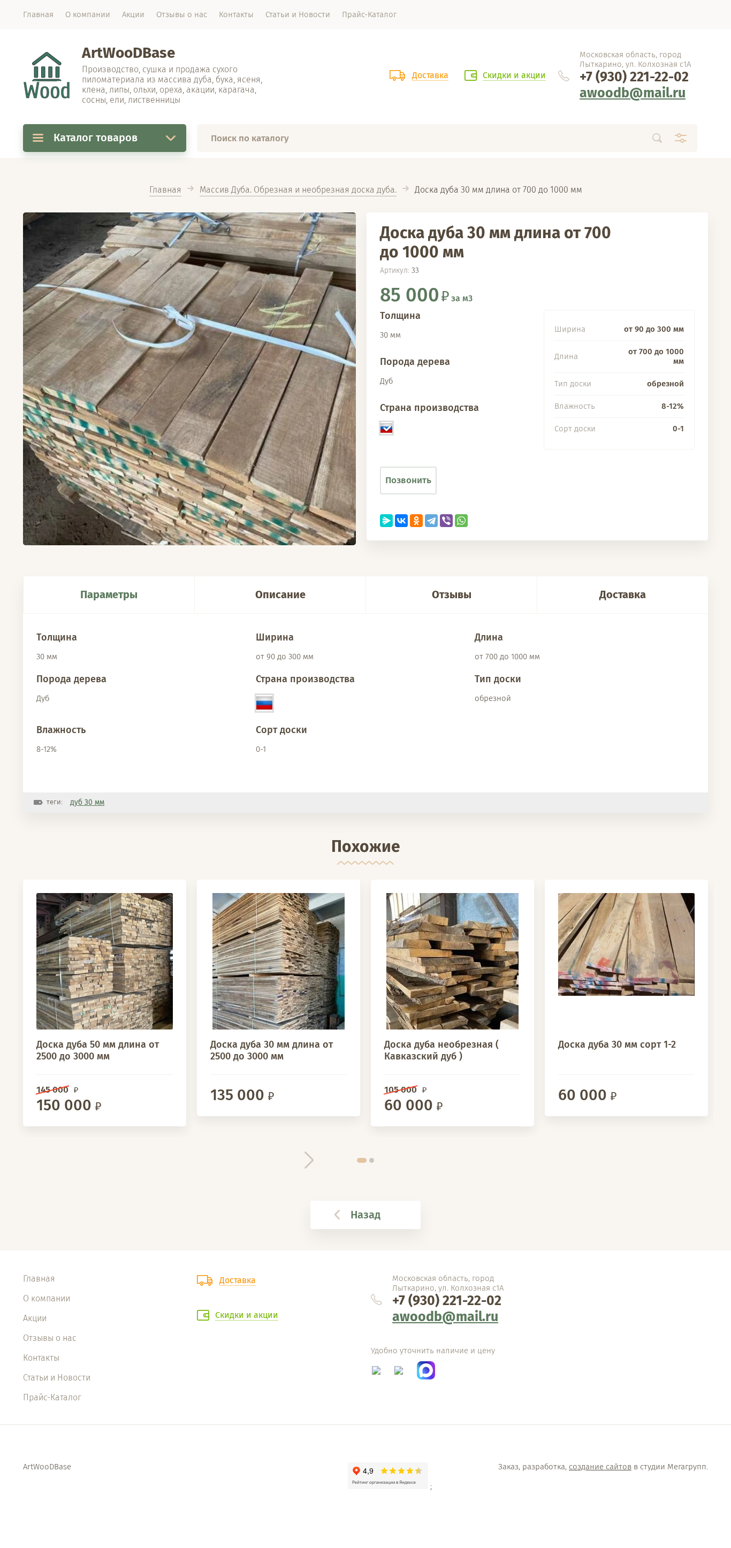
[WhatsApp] (461, 520)
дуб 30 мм (87, 802)
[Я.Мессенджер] (386, 520)
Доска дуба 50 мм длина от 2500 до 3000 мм (97, 1050)
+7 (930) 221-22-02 (634, 77)
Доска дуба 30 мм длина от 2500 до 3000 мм (271, 1050)
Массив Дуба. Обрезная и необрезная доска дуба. (298, 190)
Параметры (109, 594)
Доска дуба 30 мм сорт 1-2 (617, 1044)
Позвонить (408, 480)
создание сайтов (600, 1466)
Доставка (622, 594)
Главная (165, 190)
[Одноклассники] (416, 520)
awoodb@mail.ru (633, 93)
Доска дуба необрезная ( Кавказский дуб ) (441, 1050)
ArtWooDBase (128, 53)
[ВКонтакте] (401, 520)
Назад (365, 1214)
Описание (280, 594)
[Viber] (446, 520)
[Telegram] (431, 520)
